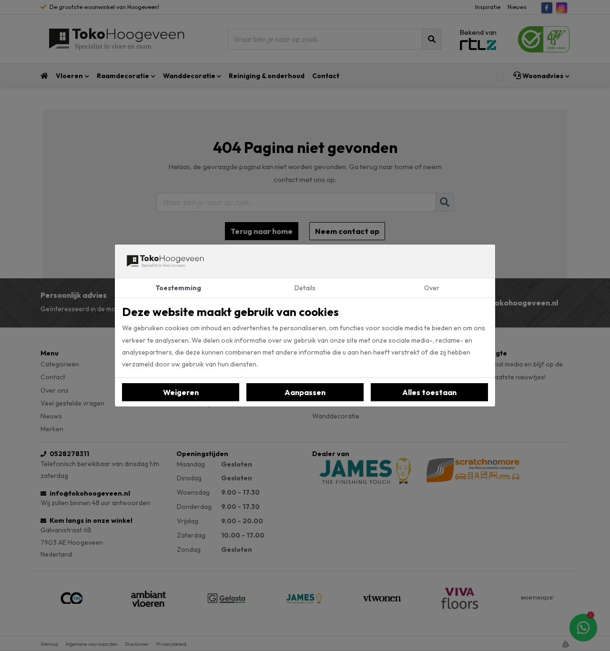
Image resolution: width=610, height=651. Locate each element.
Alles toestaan (429, 392)
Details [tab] (305, 288)
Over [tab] (431, 288)
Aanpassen (305, 392)
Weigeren (181, 392)
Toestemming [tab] (178, 288)
